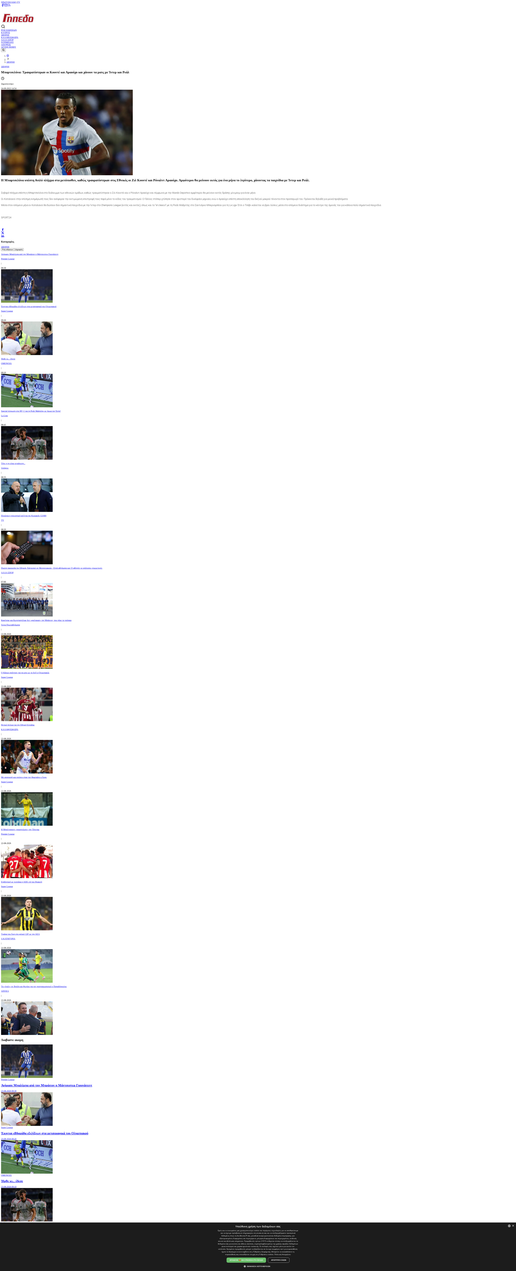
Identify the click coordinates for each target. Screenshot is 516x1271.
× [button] (513, 1226)
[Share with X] (2, 232)
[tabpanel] (258, 643)
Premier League (8, 1079)
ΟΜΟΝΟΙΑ (6, 1175)
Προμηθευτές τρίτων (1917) (255, 1241)
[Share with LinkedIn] (2, 236)
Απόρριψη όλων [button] (278, 1260)
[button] (258, 1266)
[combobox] (509, 1226)
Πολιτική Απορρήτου (282, 1254)
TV (18, 2)
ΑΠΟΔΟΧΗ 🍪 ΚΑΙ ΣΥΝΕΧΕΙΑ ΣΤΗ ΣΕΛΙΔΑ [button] (246, 1260)
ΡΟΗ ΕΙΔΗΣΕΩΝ (9, 30)
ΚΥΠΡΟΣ (5, 32)
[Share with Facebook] (2, 229)
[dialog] (258, 1247)
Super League (7, 1127)
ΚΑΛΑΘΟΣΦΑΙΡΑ (9, 37)
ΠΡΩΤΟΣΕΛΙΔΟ (9, 2)
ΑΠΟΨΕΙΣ (6, 45)
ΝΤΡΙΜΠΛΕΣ (7, 42)
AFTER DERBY (8, 47)
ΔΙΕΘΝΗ (5, 35)
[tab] (7, 249)
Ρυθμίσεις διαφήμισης (262, 1252)
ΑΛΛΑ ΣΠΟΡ (7, 40)
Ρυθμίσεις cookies (266, 1254)
